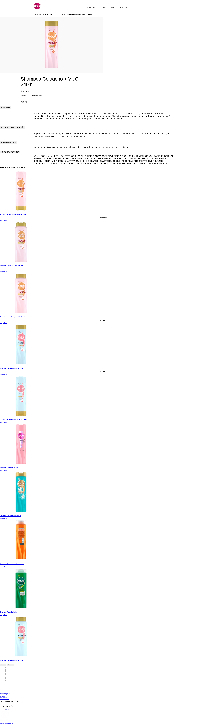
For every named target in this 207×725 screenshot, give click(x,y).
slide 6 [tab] (6, 674)
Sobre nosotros (107, 8)
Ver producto (3, 220)
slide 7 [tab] (6, 676)
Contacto (124, 8)
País (7, 709)
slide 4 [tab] (6, 672)
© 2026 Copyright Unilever (7, 723)
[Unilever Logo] (5, 720)
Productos (91, 8)
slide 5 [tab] (6, 673)
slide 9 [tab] (6, 678)
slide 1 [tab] (6, 667)
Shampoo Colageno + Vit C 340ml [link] (79, 14)
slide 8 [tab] (6, 677)
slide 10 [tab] (7, 680)
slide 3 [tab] (6, 670)
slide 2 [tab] (6, 669)
